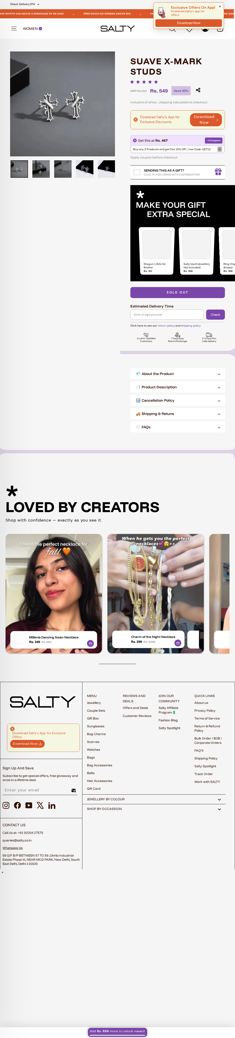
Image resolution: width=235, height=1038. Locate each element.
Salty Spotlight (169, 728)
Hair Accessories (99, 781)
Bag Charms (96, 734)
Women (31, 28)
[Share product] (198, 90)
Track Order (203, 774)
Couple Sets (96, 710)
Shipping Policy (206, 758)
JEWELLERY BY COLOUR (106, 799)
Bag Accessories (99, 765)
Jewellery (94, 703)
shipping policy (191, 325)
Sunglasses (95, 726)
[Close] (220, 6)
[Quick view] (90, 643)
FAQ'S (199, 750)
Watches (93, 749)
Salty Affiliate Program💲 (168, 710)
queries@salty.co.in (17, 840)
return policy (166, 325)
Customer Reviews (137, 716)
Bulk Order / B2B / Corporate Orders (208, 740)
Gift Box (93, 718)
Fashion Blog (168, 720)
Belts (91, 773)
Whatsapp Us (13, 848)
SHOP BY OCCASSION (104, 809)
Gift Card (94, 789)
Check (215, 315)
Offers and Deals (135, 708)
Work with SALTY (207, 782)
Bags (91, 757)
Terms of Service (207, 718)
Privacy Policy (204, 710)
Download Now (204, 119)
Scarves (93, 742)
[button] (145, 82)
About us (201, 703)
